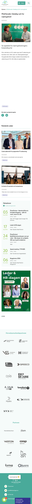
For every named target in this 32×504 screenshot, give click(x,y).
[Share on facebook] (2, 116)
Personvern (11, 486)
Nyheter (3, 9)
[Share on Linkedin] (6, 116)
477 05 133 (10, 494)
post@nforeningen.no (13, 490)
